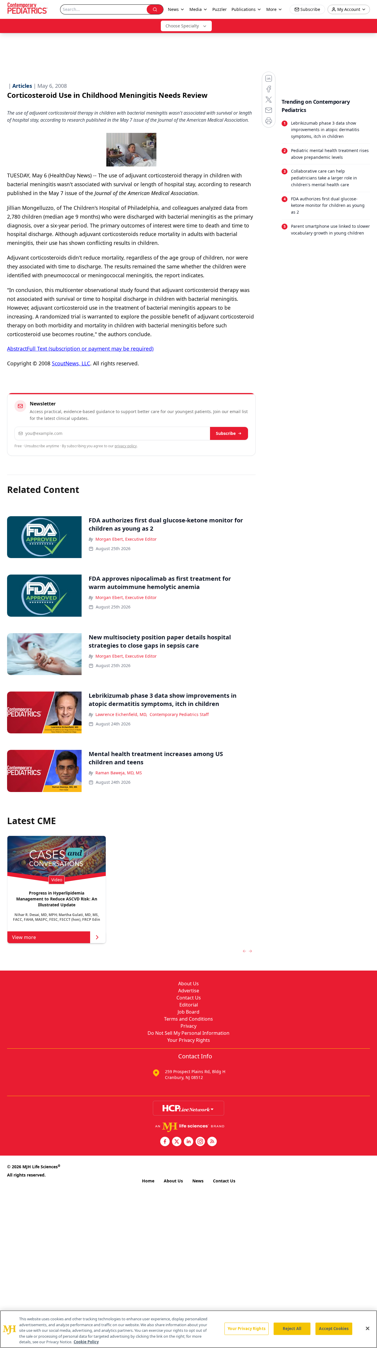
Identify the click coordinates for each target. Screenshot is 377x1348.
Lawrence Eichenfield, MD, (121, 714)
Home (148, 1181)
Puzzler (219, 9)
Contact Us (188, 997)
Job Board (188, 1012)
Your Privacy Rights (188, 1040)
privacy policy (126, 445)
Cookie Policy (86, 1341)
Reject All (292, 1328)
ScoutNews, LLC (71, 363)
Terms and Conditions (188, 1019)
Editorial (188, 1004)
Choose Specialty (182, 26)
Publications (244, 9)
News (198, 1181)
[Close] (367, 1328)
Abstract (17, 348)
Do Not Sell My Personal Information (188, 1033)
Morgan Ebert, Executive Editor (126, 539)
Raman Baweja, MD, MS (118, 773)
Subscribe (226, 433)
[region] (188, 1329)
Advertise (188, 990)
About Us (188, 983)
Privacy (188, 1026)
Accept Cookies (333, 1328)
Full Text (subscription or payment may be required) (90, 348)
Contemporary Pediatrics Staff (179, 714)
